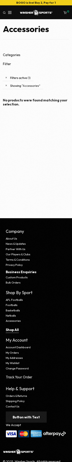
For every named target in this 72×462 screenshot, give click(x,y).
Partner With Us (15, 249)
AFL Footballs (14, 300)
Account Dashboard (18, 347)
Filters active (20, 78)
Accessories (13, 321)
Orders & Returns (16, 396)
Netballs (11, 315)
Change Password (17, 368)
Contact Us (12, 406)
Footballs (11, 305)
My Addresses (14, 358)
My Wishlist (12, 363)
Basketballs (13, 310)
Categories (11, 55)
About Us (11, 238)
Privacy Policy (14, 265)
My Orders (12, 352)
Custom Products (17, 277)
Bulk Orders (13, 282)
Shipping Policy (15, 401)
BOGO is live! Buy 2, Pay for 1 (36, 2)
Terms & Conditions (18, 259)
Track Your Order (19, 377)
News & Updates (16, 244)
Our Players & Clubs (18, 254)
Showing (25, 86)
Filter (7, 64)
